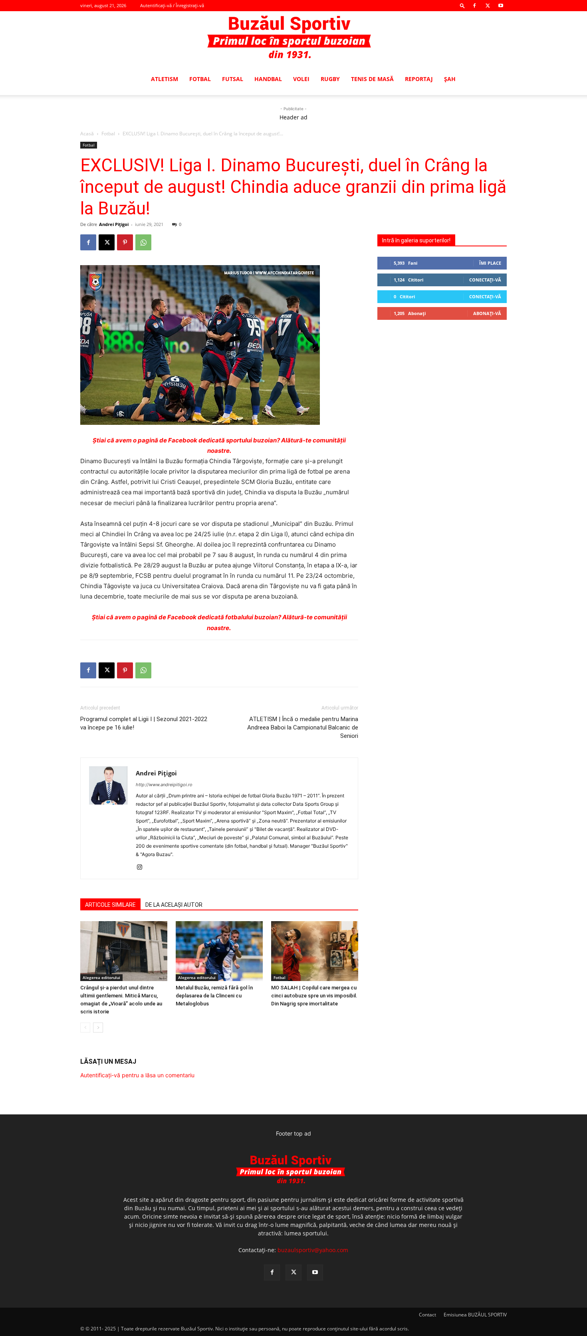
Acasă (87, 133)
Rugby (330, 79)
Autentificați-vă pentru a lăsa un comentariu (137, 1075)
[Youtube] (501, 5)
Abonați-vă (487, 313)
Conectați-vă (485, 280)
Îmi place (490, 263)
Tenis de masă (372, 79)
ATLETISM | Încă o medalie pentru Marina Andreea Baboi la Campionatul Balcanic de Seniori (302, 727)
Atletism (164, 79)
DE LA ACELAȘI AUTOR (173, 905)
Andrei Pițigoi (114, 224)
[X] (488, 5)
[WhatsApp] (143, 242)
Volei (301, 79)
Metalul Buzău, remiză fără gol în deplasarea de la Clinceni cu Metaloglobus (214, 996)
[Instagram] (142, 867)
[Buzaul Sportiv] (293, 37)
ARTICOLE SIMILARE (110, 905)
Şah (450, 79)
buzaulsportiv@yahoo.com (313, 1250)
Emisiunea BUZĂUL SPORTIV (475, 1314)
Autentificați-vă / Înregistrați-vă (172, 5)
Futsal (232, 79)
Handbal (268, 79)
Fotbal (200, 79)
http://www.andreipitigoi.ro (164, 784)
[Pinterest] (125, 242)
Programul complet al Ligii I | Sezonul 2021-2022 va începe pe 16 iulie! (143, 723)
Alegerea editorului (101, 977)
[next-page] (98, 1028)
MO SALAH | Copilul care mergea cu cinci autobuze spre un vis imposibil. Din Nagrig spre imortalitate (314, 996)
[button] (462, 5)
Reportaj (419, 79)
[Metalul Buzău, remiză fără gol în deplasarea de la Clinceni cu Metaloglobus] (219, 951)
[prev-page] (85, 1028)
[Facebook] (474, 5)
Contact (427, 1314)
